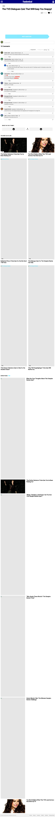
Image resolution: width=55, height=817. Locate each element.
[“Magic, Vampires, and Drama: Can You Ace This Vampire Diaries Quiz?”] (13, 544)
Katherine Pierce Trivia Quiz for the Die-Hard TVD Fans (14, 261)
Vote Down (7, 57)
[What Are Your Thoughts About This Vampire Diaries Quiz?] (13, 428)
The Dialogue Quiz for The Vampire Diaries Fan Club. (40, 261)
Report (53, 57)
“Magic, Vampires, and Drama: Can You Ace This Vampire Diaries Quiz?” (39, 495)
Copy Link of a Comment (22, 52)
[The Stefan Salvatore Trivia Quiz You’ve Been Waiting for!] (14, 145)
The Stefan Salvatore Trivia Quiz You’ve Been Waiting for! (12, 154)
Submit (46, 815)
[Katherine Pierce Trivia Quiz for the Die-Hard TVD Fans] (14, 208)
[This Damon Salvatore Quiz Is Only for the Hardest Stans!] (14, 315)
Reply (9, 56)
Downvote (41, 129)
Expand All (33, 49)
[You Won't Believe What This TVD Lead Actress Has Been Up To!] (41, 145)
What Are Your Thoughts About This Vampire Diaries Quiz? (39, 379)
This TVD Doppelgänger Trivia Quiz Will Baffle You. (39, 368)
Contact (38, 815)
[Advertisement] (27, 24)
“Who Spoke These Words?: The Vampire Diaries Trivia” (38, 597)
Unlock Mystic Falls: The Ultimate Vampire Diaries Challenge (38, 699)
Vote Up (5, 57)
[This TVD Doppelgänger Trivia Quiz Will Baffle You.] (41, 315)
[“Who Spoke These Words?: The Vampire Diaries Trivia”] (13, 646)
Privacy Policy (51, 815)
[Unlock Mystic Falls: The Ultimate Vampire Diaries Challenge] (13, 748)
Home (31, 815)
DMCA (42, 815)
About (34, 815)
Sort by (45, 49)
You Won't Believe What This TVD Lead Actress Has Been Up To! (39, 154)
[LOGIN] (53, 1)
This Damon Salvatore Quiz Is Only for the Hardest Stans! (13, 368)
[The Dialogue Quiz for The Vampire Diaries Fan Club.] (41, 208)
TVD (2, 151)
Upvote (13, 129)
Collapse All (40, 49)
